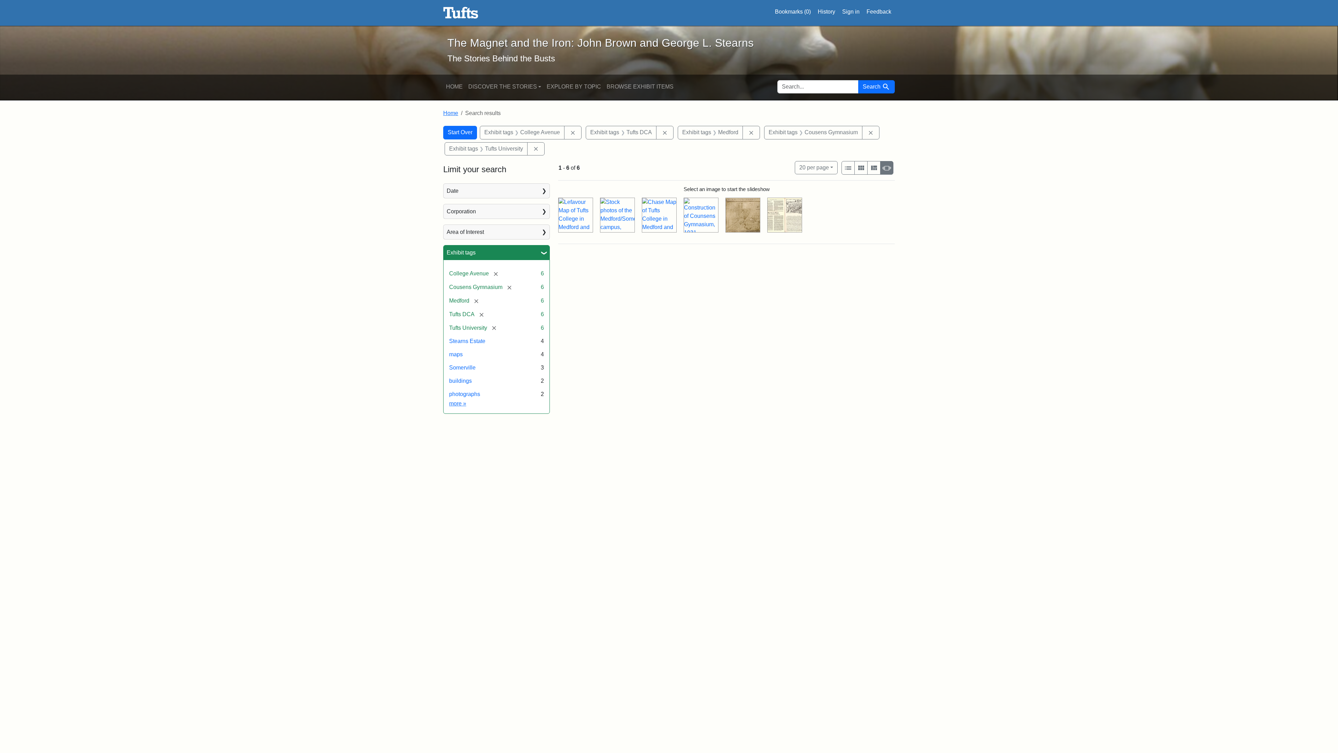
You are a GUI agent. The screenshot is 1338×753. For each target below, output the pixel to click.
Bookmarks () (793, 12)
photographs (464, 394)
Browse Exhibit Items (640, 87)
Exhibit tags (461, 253)
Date (453, 191)
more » (457, 403)
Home (454, 87)
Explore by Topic (574, 87)
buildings (460, 381)
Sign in (851, 12)
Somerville (462, 368)
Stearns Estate (467, 341)
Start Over (460, 132)
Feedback (879, 12)
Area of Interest (465, 232)
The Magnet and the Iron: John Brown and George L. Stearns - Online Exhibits (460, 13)
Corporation (461, 211)
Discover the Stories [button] (502, 87)
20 (814, 167)
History (826, 12)
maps (456, 354)
